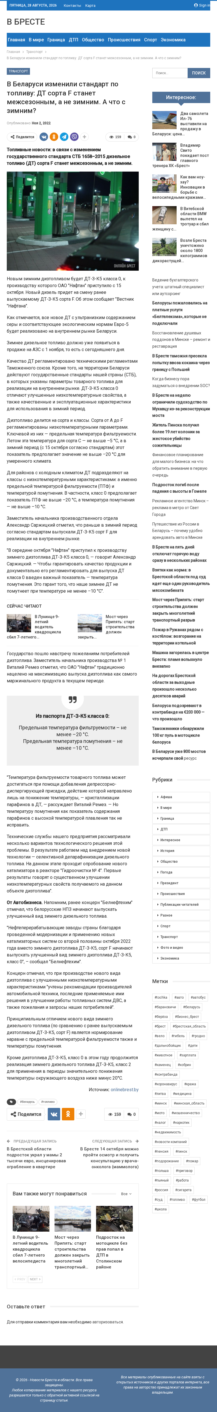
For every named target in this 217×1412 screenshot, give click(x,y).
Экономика (173, 39)
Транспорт (18, 71)
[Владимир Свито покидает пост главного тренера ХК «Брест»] (164, 152)
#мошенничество (186, 1113)
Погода (166, 872)
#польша (162, 1171)
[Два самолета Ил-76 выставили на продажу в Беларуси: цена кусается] (164, 120)
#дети (193, 1046)
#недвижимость (168, 1132)
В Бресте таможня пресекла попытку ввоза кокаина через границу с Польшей (181, 363)
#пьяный (162, 1180)
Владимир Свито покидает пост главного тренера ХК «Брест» (180, 155)
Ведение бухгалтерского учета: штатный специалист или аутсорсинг (178, 287)
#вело (159, 1036)
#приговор (184, 1171)
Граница (56, 39)
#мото (159, 1113)
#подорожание (167, 1161)
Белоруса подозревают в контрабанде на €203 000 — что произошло (178, 712)
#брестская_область (189, 1026)
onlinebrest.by (125, 1089)
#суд (158, 1200)
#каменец (163, 1065)
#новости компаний (171, 1142)
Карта (90, 5)
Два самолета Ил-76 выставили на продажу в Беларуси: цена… (180, 123)
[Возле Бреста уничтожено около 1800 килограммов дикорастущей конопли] (164, 247)
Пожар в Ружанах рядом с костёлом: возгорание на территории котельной (177, 636)
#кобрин (184, 1065)
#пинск (181, 1151)
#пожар (192, 1161)
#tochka (161, 997)
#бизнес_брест (187, 1017)
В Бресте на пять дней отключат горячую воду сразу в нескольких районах (179, 554)
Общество (93, 39)
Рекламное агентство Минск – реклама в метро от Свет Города (180, 508)
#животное (163, 1055)
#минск (161, 1103)
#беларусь (27, 1101)
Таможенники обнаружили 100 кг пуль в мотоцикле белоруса (178, 735)
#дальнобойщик (168, 1046)
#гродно (198, 1036)
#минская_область (189, 1103)
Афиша (166, 797)
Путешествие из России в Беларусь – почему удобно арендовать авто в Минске (177, 531)
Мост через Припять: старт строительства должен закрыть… (106, 626)
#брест (160, 1026)
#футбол (198, 1200)
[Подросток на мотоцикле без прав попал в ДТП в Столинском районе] (114, 1219)
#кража (190, 1084)
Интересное (170, 840)
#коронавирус (166, 1084)
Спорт (150, 39)
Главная (16, 39)
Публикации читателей (179, 905)
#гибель (178, 1036)
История (167, 851)
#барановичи (165, 1007)
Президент (169, 883)
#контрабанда (166, 1074)
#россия (161, 1190)
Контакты (72, 5)
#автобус (198, 997)
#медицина (182, 1094)
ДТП (73, 39)
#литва (160, 1094)
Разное (166, 915)
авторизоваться (107, 1322)
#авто (179, 997)
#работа (182, 1180)
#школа (161, 1209)
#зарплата (187, 1055)
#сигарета (183, 1190)
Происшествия (124, 39)
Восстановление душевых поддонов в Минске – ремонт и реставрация (181, 340)
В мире (36, 39)
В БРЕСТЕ (26, 22)
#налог (160, 1123)
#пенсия (161, 1151)
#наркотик (181, 1123)
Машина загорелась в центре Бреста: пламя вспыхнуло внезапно (180, 659)
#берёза (161, 1017)
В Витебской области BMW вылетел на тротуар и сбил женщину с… (180, 218)
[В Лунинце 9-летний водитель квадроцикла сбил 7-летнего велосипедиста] (19, 623)
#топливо (48, 1101)
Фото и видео (171, 948)
